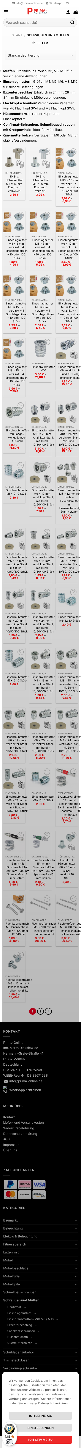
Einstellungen (40, 1428)
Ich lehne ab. (40, 1416)
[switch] (9, 1441)
